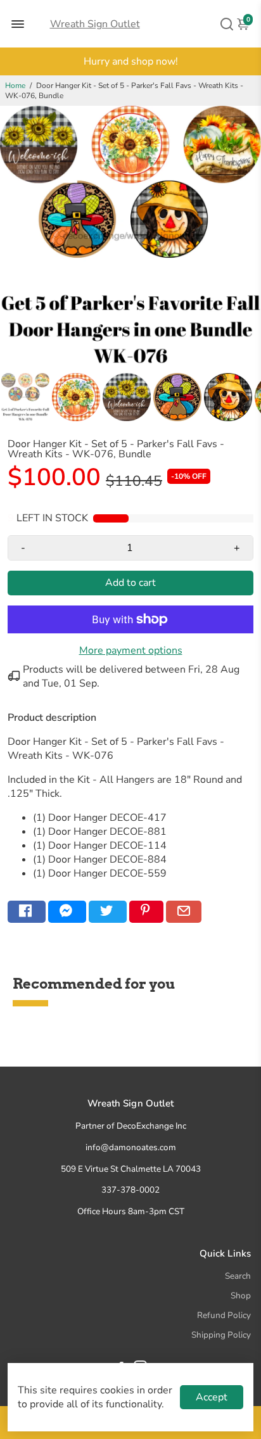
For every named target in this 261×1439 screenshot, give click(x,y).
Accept (211, 1397)
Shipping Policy (221, 1335)
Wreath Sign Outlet (95, 24)
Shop (241, 1296)
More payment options (130, 650)
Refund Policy (224, 1315)
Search (238, 1276)
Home (15, 85)
